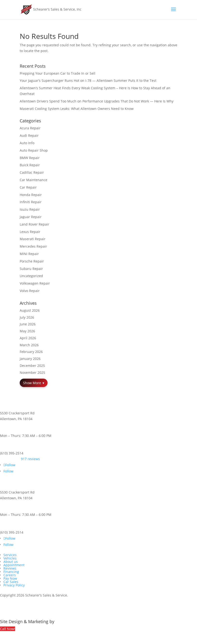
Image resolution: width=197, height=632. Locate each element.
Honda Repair (31, 194)
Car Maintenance (33, 180)
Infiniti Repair (31, 202)
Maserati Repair (32, 239)
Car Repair (28, 187)
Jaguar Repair (31, 217)
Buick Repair (30, 165)
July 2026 (27, 317)
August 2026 (30, 310)
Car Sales (10, 581)
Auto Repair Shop (34, 150)
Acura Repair (30, 128)
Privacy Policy (14, 585)
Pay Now (10, 578)
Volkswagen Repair (35, 283)
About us (10, 561)
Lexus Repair (30, 231)
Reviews (9, 568)
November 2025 (32, 372)
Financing (11, 571)
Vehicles (10, 558)
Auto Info (27, 143)
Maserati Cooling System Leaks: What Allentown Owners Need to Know (77, 108)
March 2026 (29, 345)
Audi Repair (29, 135)
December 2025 (32, 365)
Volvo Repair (30, 290)
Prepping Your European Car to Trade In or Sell (57, 73)
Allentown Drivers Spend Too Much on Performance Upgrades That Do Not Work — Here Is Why (96, 101)
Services (10, 555)
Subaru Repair (31, 268)
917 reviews (30, 459)
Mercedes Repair (33, 246)
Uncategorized (31, 276)
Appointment (14, 565)
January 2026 (30, 358)
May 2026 (27, 331)
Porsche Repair (32, 261)
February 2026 (31, 351)
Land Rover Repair (34, 224)
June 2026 (28, 324)
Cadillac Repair (32, 172)
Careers (9, 575)
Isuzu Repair (30, 209)
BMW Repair (30, 157)
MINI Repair (29, 253)
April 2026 (28, 338)
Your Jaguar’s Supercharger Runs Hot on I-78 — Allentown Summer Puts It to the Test (88, 80)
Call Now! (7, 628)
